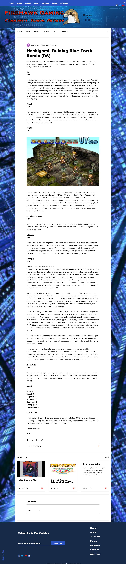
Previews (36, 31)
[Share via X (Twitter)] (32, 440)
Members (95, 545)
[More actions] (98, 45)
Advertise (95, 554)
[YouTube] (123, 5)
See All (107, 457)
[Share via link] (42, 440)
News (28, 31)
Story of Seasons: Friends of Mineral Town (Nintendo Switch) (63, 481)
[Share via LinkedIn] (37, 440)
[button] (107, 31)
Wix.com (78, 563)
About (93, 532)
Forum (93, 541)
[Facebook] (117, 5)
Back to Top (3, 555)
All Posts (19, 31)
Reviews (46, 31)
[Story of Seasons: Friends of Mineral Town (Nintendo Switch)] (63, 469)
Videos (55, 31)
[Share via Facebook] (27, 440)
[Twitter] (120, 5)
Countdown (65, 31)
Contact (94, 550)
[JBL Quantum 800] (31, 469)
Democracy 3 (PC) (91, 464)
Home (93, 528)
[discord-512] (29, 556)
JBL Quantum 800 (27, 480)
